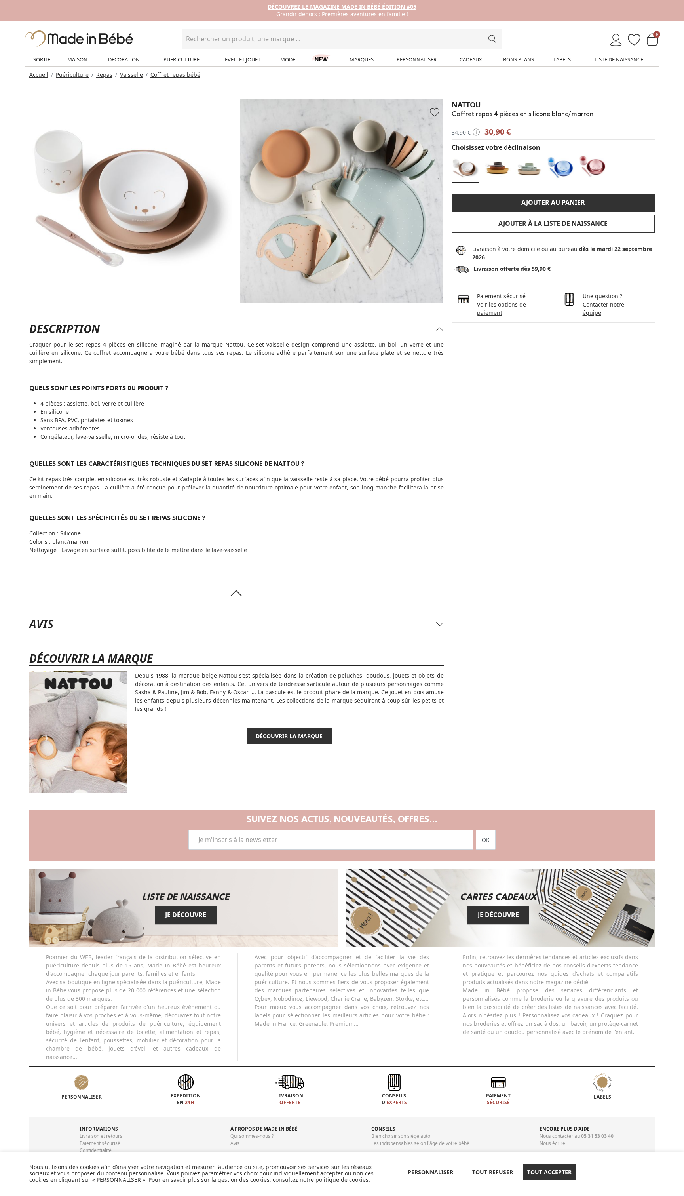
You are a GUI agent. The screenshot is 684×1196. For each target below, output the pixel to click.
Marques (362, 59)
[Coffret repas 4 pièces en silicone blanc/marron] (465, 169)
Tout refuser (492, 1172)
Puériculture (181, 59)
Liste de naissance (619, 59)
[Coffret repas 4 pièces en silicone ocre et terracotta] (497, 169)
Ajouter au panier (553, 202)
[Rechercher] (492, 39)
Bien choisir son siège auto (400, 1136)
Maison (77, 59)
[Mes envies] (634, 40)
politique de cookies (342, 1179)
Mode (287, 59)
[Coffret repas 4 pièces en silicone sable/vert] (529, 169)
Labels (562, 59)
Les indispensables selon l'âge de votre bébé (420, 1143)
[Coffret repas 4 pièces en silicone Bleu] (560, 169)
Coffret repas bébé (175, 74)
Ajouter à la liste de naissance (553, 223)
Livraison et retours (101, 1136)
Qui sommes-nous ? (252, 1136)
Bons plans (518, 59)
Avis (234, 1143)
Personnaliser (417, 59)
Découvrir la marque (289, 736)
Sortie (41, 59)
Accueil (38, 74)
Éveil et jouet (242, 59)
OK (486, 840)
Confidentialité (96, 1150)
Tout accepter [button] (549, 1172)
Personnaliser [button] (430, 1172)
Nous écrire (552, 1143)
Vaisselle (131, 74)
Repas (104, 74)
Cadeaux (471, 59)
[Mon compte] (616, 40)
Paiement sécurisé (100, 1143)
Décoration (124, 59)
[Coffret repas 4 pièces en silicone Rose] (592, 169)
